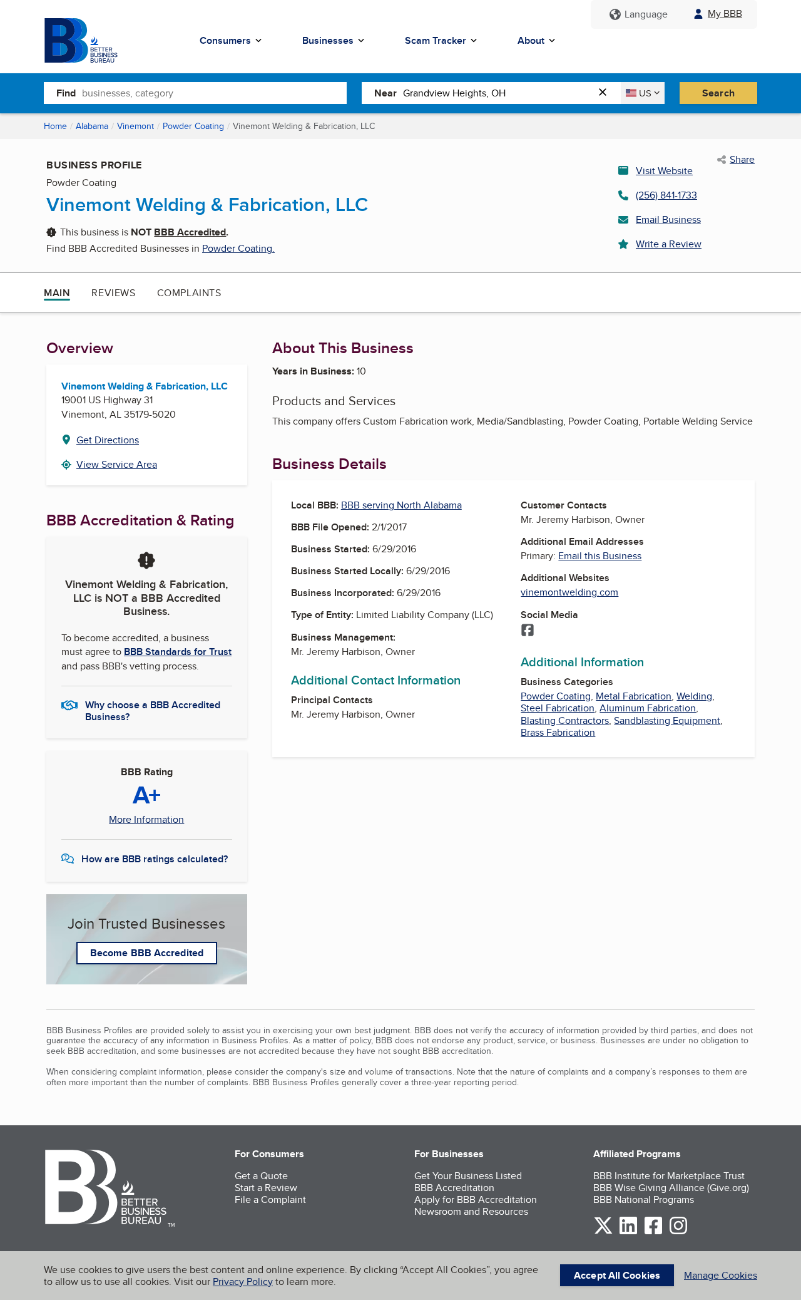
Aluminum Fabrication (647, 708)
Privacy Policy (243, 1281)
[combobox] (214, 92)
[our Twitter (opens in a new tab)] (603, 1232)
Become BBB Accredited (146, 953)
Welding (694, 696)
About (531, 40)
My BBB (725, 13)
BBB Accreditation (454, 1187)
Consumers (225, 40)
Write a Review (669, 244)
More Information (146, 820)
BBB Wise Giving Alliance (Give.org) (671, 1187)
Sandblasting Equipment (667, 720)
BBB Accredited (190, 232)
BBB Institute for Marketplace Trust (669, 1175)
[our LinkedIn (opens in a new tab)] (628, 1232)
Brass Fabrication (558, 732)
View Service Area (116, 464)
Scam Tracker (435, 40)
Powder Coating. (238, 248)
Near (385, 93)
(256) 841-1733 (666, 195)
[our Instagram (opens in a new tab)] (678, 1232)
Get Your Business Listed (468, 1175)
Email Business (668, 219)
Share (742, 160)
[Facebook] (527, 631)
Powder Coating (193, 126)
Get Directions (107, 440)
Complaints (189, 293)
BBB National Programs (643, 1199)
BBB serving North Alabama (401, 505)
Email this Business (599, 556)
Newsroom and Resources (471, 1211)
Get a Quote (261, 1175)
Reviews (113, 293)
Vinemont (135, 126)
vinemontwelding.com (569, 592)
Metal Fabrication (633, 696)
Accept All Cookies (617, 1275)
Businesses (328, 40)
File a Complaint (270, 1199)
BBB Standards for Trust (178, 651)
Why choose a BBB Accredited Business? (152, 710)
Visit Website (664, 171)
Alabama (92, 126)
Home (55, 126)
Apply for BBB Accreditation (475, 1199)
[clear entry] (606, 93)
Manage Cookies (720, 1275)
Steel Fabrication (557, 708)
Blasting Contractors (565, 720)
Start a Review (266, 1187)
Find (66, 93)
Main (57, 293)
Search (718, 93)
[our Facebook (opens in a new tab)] (653, 1232)
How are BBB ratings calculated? (154, 859)
